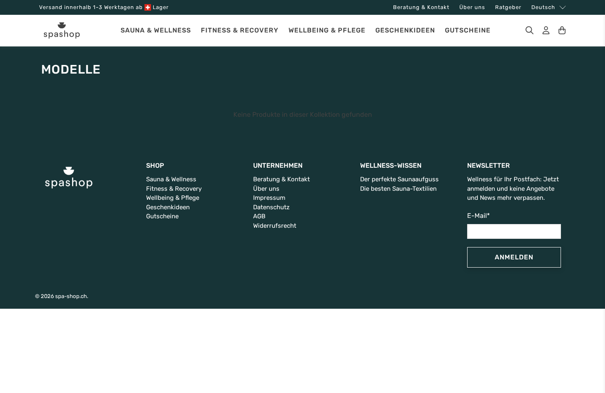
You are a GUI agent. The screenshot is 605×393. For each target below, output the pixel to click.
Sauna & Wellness (156, 30)
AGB (259, 216)
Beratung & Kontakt (421, 7)
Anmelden (514, 257)
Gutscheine (468, 30)
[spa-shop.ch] (61, 30)
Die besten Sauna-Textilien (398, 188)
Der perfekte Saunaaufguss (399, 179)
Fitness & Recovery (240, 30)
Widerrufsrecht (274, 225)
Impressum (269, 197)
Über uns (472, 7)
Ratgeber (508, 7)
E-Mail (478, 216)
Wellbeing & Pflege (327, 30)
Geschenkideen (405, 30)
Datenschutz (271, 207)
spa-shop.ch (71, 296)
